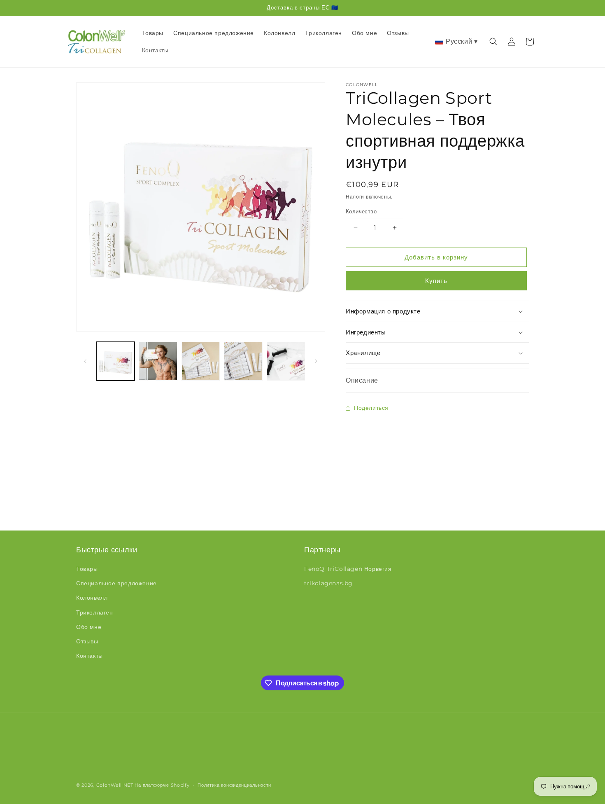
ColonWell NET (114, 785)
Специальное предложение (116, 583)
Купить (436, 281)
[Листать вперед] (316, 361)
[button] (493, 42)
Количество (361, 211)
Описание (362, 380)
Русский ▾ (461, 41)
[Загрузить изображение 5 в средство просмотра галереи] (286, 361)
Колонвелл (91, 597)
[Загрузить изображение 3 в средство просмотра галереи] (201, 361)
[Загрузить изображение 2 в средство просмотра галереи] (158, 361)
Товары (87, 569)
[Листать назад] (85, 361)
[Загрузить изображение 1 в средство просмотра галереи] (115, 361)
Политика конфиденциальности (234, 785)
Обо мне (88, 627)
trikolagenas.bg (328, 583)
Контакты (89, 655)
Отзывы (87, 641)
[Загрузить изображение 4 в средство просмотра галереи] (243, 361)
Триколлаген (94, 612)
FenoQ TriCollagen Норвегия (348, 569)
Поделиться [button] (371, 407)
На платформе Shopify (162, 785)
